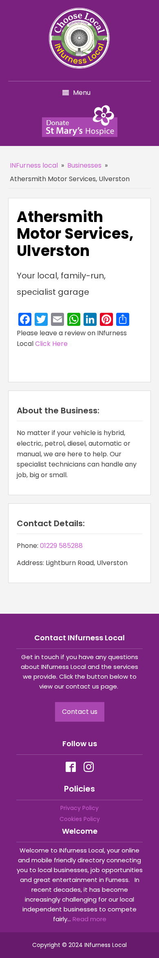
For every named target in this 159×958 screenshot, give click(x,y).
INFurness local (34, 165)
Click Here (51, 343)
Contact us (79, 711)
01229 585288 (61, 545)
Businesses (84, 165)
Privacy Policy (79, 808)
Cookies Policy (80, 819)
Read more (89, 919)
